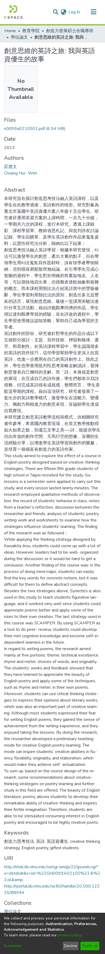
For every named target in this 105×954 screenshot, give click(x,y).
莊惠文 (10, 167)
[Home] (13, 12)
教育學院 (31, 31)
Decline (70, 945)
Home (10, 31)
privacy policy (69, 935)
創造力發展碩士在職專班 (69, 31)
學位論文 (19, 37)
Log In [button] (74, 12)
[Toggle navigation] (93, 12)
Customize (12, 945)
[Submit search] (55, 12)
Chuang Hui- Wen (20, 173)
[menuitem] (63, 12)
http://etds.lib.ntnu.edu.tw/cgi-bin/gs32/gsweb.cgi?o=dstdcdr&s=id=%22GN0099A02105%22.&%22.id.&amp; (52, 873)
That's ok (90, 945)
